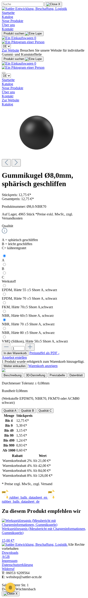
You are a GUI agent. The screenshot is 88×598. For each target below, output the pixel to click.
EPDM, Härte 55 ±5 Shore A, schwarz (29, 290)
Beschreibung (12, 375)
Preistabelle (57, 375)
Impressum (9, 561)
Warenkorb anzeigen (43, 366)
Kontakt (7, 29)
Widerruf (8, 569)
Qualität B (27, 410)
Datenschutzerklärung (17, 565)
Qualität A (10, 410)
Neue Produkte (12, 21)
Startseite (8, 13)
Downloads (10, 553)
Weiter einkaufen (14, 366)
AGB (6, 557)
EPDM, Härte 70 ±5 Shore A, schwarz (29, 298)
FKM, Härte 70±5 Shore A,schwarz (27, 307)
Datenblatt (76, 375)
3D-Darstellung (35, 375)
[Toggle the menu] (3, 72)
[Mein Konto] (23, 42)
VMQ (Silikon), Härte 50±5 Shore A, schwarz (35, 341)
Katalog (7, 17)
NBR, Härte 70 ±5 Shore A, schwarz (28, 324)
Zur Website (10, 50)
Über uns (8, 25)
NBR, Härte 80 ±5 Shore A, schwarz (28, 333)
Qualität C (45, 410)
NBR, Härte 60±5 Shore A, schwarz (28, 315)
